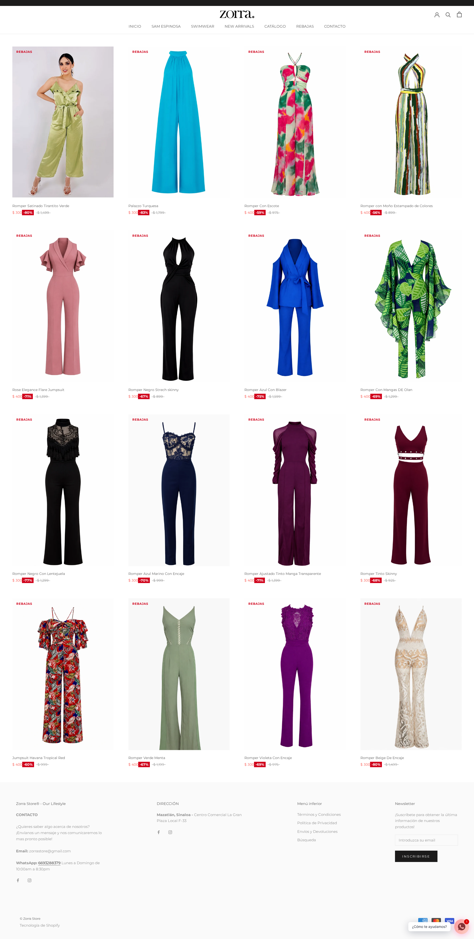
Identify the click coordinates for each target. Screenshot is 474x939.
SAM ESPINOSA (166, 26)
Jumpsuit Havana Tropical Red (38, 758)
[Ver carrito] (459, 14)
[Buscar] (448, 14)
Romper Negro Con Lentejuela (38, 573)
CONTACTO (335, 26)
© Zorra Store (30, 918)
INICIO (135, 26)
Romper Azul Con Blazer (265, 390)
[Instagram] (29, 880)
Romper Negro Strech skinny (153, 390)
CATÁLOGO (275, 26)
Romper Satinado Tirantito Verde (40, 206)
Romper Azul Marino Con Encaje (156, 573)
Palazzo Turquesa (143, 206)
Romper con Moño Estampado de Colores (396, 206)
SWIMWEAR (202, 26)
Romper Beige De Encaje (382, 758)
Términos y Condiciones (319, 814)
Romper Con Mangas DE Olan (386, 390)
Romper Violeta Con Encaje (268, 758)
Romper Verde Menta (146, 758)
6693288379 (49, 863)
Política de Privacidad (317, 823)
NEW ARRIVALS (239, 26)
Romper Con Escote (261, 206)
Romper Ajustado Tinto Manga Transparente (282, 573)
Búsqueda (306, 840)
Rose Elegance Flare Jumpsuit (38, 390)
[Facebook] (18, 880)
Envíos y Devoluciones (317, 831)
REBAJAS (305, 26)
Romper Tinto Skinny (378, 573)
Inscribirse (416, 856)
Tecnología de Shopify (40, 925)
